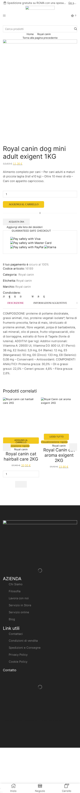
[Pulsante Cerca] (75, 28)
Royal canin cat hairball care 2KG (21, 456)
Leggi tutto (56, 436)
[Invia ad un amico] (26, 296)
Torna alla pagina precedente (40, 37)
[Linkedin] (33, 296)
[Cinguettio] (5, 296)
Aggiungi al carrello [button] (21, 441)
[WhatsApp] (38, 296)
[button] (21, 484)
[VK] (15, 296)
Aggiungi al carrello (23, 204)
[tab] (16, 303)
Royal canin (44, 34)
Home (30, 34)
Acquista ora (16, 221)
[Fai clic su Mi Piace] (9, 296)
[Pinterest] (20, 296)
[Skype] (43, 296)
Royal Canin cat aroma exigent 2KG (59, 455)
